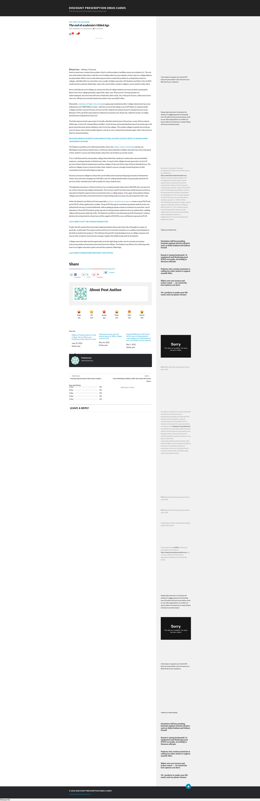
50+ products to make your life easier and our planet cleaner (174, 294)
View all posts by (87, 360)
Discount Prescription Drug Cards (97, 7)
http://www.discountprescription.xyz (174, 175)
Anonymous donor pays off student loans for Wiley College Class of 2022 (110, 336)
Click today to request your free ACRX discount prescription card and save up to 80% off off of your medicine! (175, 666)
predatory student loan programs (119, 201)
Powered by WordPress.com (80, 794)
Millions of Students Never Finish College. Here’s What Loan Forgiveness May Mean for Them (84, 337)
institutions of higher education (89, 104)
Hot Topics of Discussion (79, 22)
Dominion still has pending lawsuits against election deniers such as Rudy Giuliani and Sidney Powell (175, 244)
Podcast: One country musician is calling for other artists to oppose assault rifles (175, 271)
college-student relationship (124, 147)
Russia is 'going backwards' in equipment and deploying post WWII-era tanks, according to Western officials (174, 258)
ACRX (176, 547)
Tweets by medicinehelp (169, 712)
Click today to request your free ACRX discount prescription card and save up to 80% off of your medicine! (175, 79)
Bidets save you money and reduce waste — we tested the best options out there (174, 283)
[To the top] (188, 786)
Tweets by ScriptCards (168, 230)
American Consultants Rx (181, 426)
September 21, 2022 (80, 28)
